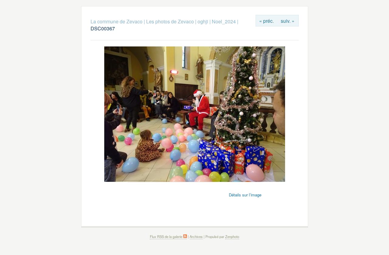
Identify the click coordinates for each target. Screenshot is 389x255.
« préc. (266, 20)
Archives (196, 236)
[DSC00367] (194, 180)
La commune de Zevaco (117, 21)
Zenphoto (232, 236)
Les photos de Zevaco (170, 21)
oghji (203, 21)
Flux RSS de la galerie (166, 236)
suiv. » (287, 20)
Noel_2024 (224, 21)
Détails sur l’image (245, 195)
